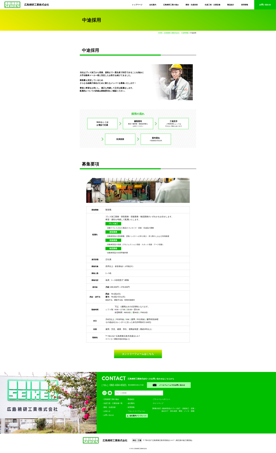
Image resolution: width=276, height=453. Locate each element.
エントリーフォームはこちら (138, 354)
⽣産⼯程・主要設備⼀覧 (113, 403)
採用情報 (244, 5)
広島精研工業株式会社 (36, 4)
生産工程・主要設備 (212, 5)
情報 (131, 407)
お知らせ (107, 411)
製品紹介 (230, 5)
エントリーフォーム (137, 411)
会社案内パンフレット (138, 416)
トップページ (137, 5)
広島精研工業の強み (171, 5)
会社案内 (152, 5)
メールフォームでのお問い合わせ (172, 385)
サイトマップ (158, 403)
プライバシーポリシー (161, 399)
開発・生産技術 (192, 5)
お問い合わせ (265, 5)
